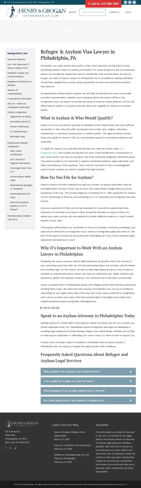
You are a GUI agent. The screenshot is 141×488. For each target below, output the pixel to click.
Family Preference (19, 126)
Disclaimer (56, 484)
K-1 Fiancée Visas (18, 131)
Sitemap (78, 484)
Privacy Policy (68, 484)
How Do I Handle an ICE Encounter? (72, 445)
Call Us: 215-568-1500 (104, 3)
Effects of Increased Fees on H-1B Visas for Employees (71, 457)
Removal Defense (16, 59)
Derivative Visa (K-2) (20, 121)
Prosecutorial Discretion (19, 98)
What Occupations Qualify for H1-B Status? (19, 206)
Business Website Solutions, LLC (113, 484)
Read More (51, 308)
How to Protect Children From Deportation (69, 434)
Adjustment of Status (20, 116)
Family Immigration (17, 112)
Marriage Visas (17, 136)
